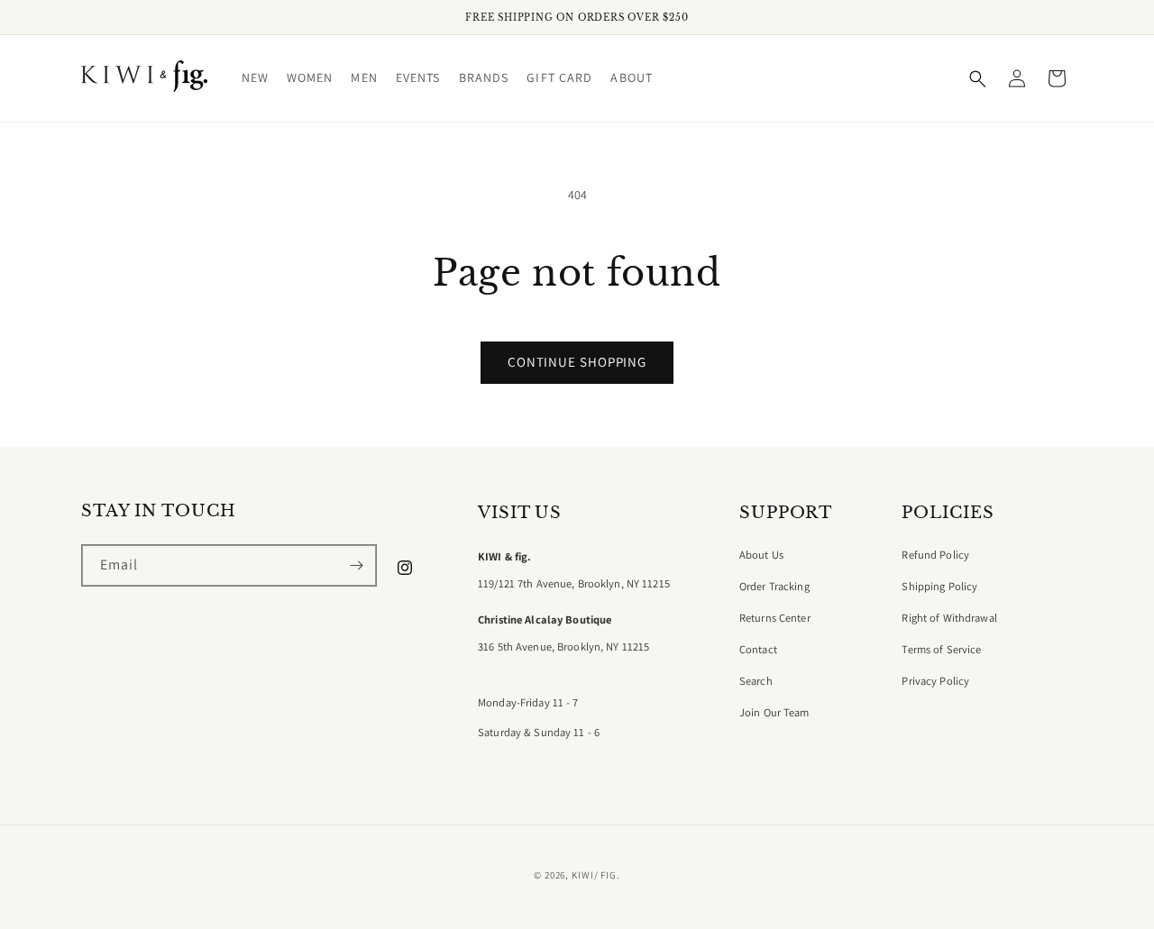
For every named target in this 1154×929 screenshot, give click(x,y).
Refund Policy (935, 555)
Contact (758, 649)
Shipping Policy (939, 586)
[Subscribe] (356, 565)
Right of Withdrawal (949, 618)
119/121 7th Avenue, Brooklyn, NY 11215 (574, 584)
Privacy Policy (935, 681)
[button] (255, 77)
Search (756, 681)
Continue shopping (577, 361)
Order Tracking (774, 586)
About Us (761, 555)
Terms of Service (941, 649)
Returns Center (775, 618)
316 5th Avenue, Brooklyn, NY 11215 (563, 647)
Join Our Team (774, 713)
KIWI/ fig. (596, 875)
